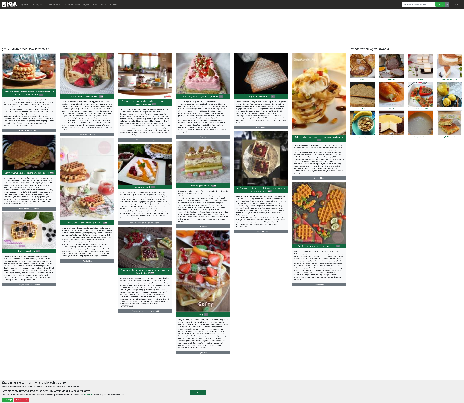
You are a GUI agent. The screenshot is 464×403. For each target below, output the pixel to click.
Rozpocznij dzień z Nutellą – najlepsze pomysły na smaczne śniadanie (145, 102)
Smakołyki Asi (319, 178)
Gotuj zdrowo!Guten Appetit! (29, 285)
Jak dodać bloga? (72, 4)
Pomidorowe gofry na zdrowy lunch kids (318, 246)
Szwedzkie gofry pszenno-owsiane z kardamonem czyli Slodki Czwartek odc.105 (29, 93)
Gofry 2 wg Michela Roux (260, 96)
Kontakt (113, 4)
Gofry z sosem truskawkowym (87, 96)
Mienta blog (87, 261)
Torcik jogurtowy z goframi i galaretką (202, 96)
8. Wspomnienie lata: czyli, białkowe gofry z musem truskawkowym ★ (261, 189)
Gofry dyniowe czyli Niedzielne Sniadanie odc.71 (28, 173)
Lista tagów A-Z (55, 4)
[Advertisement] (232, 27)
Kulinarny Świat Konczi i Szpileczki (145, 311)
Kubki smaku (261, 128)
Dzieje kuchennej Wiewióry (29, 130)
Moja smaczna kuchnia (145, 140)
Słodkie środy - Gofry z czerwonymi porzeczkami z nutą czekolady (145, 271)
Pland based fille (261, 231)
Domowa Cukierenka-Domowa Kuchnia (145, 223)
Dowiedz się (88, 395)
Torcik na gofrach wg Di (203, 186)
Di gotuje (203, 137)
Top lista (24, 4)
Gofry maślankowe (28, 251)
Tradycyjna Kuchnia (87, 134)
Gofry (202, 314)
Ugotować (203, 352)
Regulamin (95, 4)
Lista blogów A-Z (38, 4)
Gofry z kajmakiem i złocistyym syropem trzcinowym (319, 138)
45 (198, 392)
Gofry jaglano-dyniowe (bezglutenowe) (87, 222)
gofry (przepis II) (144, 187)
